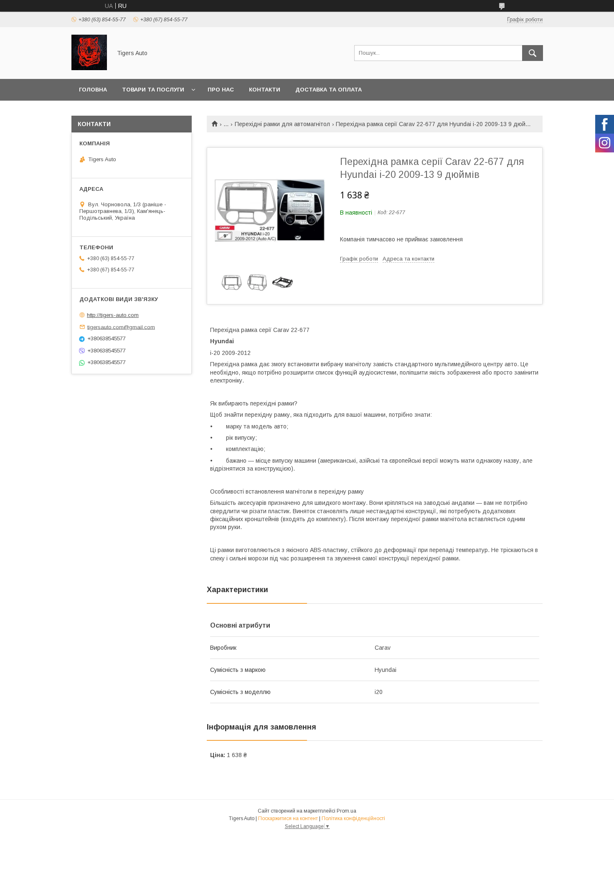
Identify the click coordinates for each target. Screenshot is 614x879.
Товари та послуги (153, 89)
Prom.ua (346, 811)
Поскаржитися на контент (288, 818)
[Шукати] (532, 53)
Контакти (264, 89)
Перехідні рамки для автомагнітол (282, 124)
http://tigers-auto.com (113, 315)
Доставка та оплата (328, 89)
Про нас (221, 89)
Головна (93, 89)
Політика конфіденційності (353, 818)
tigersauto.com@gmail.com (121, 327)
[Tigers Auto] (89, 68)
